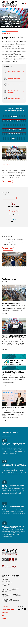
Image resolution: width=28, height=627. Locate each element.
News (3, 615)
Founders (14, 125)
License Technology (8, 609)
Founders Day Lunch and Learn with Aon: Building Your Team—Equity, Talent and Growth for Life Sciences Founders (13, 445)
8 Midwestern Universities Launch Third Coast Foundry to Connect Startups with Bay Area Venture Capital (13, 373)
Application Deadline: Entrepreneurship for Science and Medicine (13, 527)
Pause (25, 10)
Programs (5, 606)
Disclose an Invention (14, 71)
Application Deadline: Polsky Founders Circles (13, 507)
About (4, 618)
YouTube (25, 609)
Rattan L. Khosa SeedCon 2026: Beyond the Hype (13, 408)
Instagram (22, 609)
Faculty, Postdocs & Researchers (14, 120)
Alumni (14, 138)
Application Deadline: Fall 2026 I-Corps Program (13, 486)
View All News (5, 281)
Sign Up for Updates (14, 98)
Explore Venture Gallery (15, 85)
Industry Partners (14, 134)
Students (14, 116)
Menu (22, 4)
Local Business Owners (14, 129)
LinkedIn (19, 609)
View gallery (8, 248)
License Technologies (14, 78)
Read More (4, 313)
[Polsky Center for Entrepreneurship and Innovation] (10, 4)
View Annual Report (9, 198)
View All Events (6, 436)
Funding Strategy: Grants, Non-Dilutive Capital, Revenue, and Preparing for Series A (14, 466)
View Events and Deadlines (13, 91)
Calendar (5, 612)
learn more (7, 181)
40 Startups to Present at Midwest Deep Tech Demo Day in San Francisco (13, 302)
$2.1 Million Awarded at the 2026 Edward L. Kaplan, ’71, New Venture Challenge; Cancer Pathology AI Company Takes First (14, 336)
